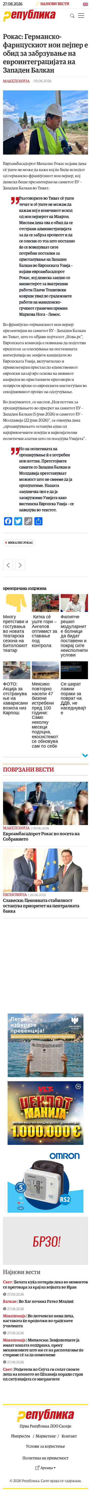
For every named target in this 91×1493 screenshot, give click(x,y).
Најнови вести (21, 1272)
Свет (7, 1282)
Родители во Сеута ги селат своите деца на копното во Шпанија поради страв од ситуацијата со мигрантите (43, 1374)
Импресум (20, 1436)
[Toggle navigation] (81, 15)
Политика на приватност (45, 1458)
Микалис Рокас (20, 542)
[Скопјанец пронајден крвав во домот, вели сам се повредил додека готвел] (20, 565)
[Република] (29, 15)
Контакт (69, 1436)
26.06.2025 (38, 895)
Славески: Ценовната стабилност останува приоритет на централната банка (41, 905)
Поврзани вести (28, 770)
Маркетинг (46, 1436)
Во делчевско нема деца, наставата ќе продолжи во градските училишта (38, 1321)
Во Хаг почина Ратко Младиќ (46, 1301)
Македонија (16, 81)
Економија (15, 895)
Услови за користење (45, 1446)
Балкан (10, 1301)
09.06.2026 (41, 828)
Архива (46, 1468)
